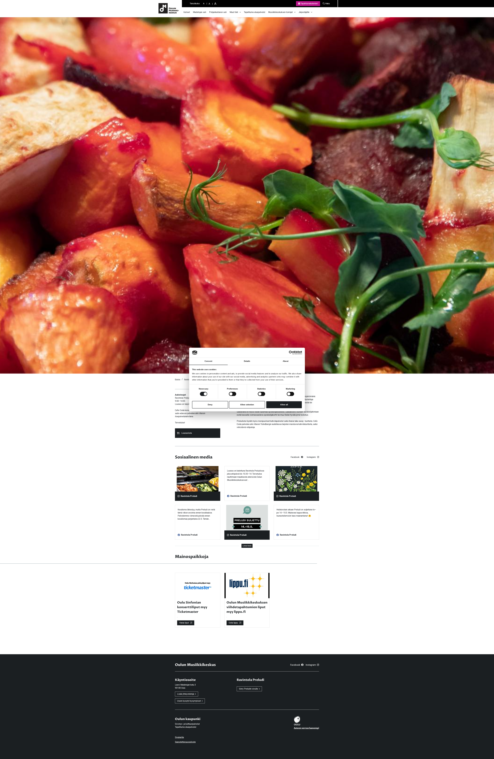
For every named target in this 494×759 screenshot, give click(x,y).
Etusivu (177, 379)
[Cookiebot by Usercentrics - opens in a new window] (291, 352)
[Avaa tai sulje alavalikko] (240, 12)
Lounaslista (186, 433)
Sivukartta (179, 737)
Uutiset (186, 12)
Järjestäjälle (304, 12)
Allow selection (247, 405)
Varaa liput (184, 623)
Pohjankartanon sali (218, 12)
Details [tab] (247, 361)
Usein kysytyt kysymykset (189, 701)
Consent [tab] (208, 361)
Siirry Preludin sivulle (248, 689)
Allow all (284, 405)
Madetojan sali (199, 12)
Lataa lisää (247, 546)
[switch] (232, 394)
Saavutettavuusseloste (185, 742)
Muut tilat (234, 12)
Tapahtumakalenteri (309, 3)
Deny (210, 405)
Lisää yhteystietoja (185, 694)
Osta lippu (233, 623)
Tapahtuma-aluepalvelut (254, 12)
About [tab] (285, 361)
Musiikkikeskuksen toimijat (280, 12)
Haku (327, 3)
